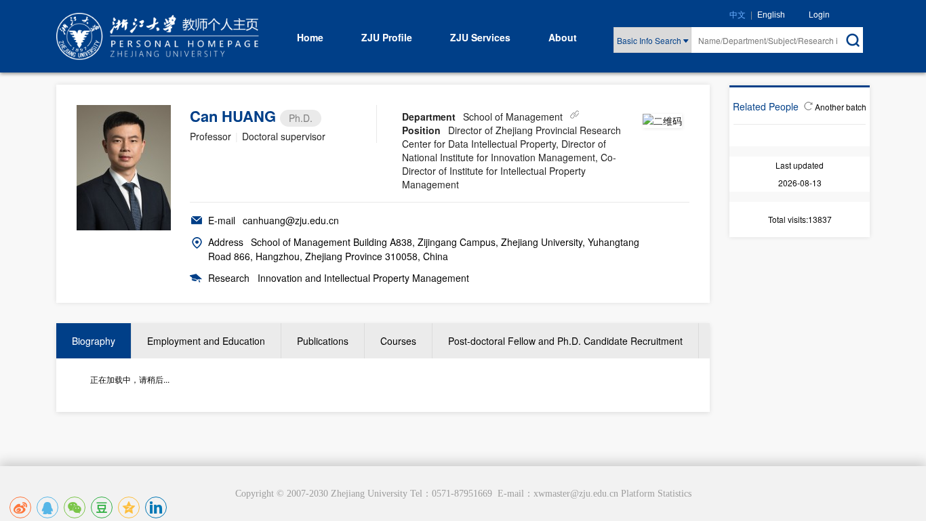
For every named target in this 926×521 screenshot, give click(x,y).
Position (421, 130)
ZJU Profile (386, 37)
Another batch (840, 106)
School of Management (513, 116)
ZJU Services (480, 37)
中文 (737, 15)
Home (310, 37)
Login (819, 14)
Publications (322, 341)
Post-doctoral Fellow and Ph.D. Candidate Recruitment (565, 341)
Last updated (800, 165)
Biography (93, 341)
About (562, 37)
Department (429, 116)
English (771, 15)
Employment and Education (206, 341)
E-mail (221, 220)
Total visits (787, 219)
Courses (398, 341)
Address (225, 242)
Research (228, 278)
